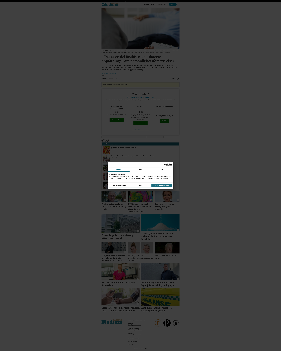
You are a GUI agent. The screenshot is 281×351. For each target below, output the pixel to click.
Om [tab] (162, 169)
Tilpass (140, 185)
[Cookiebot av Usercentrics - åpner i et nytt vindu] (165, 165)
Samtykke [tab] (118, 169)
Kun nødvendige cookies (119, 185)
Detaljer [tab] (141, 169)
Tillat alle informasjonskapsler (161, 185)
